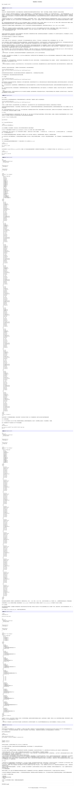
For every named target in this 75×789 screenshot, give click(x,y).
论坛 (2, 4)
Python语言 (5, 4)
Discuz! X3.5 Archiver (35, 787)
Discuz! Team (45, 787)
